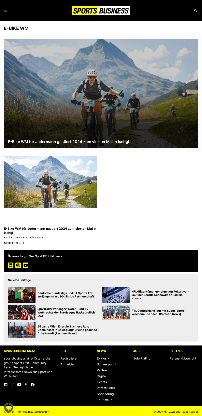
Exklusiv (103, 358)
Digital (102, 376)
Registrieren (69, 358)
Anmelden (68, 364)
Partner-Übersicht (183, 358)
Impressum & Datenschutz (33, 411)
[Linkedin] (10, 265)
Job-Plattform (143, 358)
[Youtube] (25, 265)
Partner (102, 370)
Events (102, 382)
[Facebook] (33, 384)
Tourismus (104, 400)
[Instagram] (18, 265)
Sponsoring (105, 394)
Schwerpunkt (106, 364)
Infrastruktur (106, 388)
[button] (195, 10)
